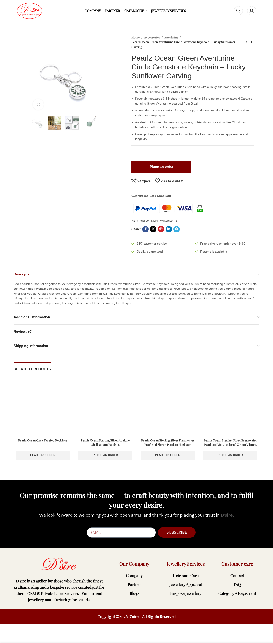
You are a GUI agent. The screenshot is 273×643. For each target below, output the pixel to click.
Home (135, 37)
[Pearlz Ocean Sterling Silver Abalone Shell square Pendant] (105, 407)
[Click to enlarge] (38, 104)
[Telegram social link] (176, 229)
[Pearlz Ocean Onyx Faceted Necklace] (43, 407)
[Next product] (257, 42)
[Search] (238, 10)
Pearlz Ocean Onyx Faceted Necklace (42, 440)
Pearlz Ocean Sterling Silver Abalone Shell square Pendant (105, 442)
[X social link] (153, 229)
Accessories (152, 37)
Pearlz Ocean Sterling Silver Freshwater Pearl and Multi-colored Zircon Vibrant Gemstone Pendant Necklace (230, 444)
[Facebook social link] (145, 229)
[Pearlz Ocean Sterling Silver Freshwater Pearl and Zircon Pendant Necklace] (168, 407)
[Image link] (59, 564)
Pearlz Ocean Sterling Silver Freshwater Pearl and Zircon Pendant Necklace (167, 442)
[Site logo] (29, 10)
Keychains (171, 37)
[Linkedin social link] (169, 229)
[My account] (251, 10)
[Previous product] (246, 42)
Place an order (42, 455)
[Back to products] (251, 42)
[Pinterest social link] (161, 229)
